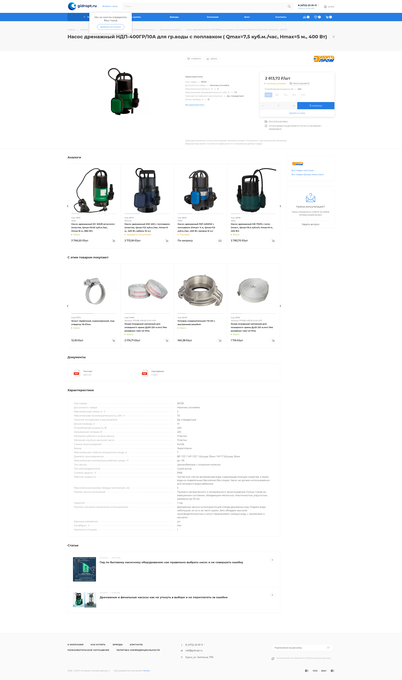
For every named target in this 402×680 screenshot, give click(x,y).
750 (285, 95)
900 (294, 95)
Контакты (136, 644)
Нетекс (146, 670)
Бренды (118, 644)
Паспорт (87, 371)
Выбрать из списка (110, 27)
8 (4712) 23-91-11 (307, 5)
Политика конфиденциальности (138, 650)
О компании (76, 644)
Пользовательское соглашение (88, 650)
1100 (303, 95)
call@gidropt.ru (194, 650)
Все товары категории (302, 170)
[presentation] (67, 206)
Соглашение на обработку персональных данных (304, 658)
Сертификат (157, 371)
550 (277, 95)
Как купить (98, 644)
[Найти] (289, 6)
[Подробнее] (272, 560)
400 (268, 95)
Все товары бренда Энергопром (307, 174)
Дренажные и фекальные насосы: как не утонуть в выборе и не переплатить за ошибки (164, 597)
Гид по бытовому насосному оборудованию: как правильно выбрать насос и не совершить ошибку (171, 562)
